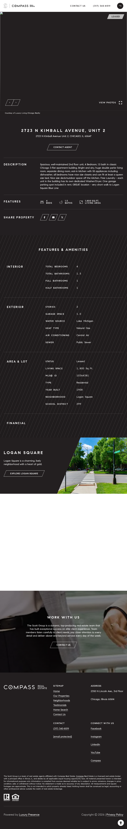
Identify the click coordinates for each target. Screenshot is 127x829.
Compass (96, 760)
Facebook (96, 728)
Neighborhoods (61, 700)
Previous (9, 102)
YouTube (95, 752)
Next (15, 102)
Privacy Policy (114, 814)
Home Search (60, 709)
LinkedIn (95, 744)
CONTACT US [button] (63, 645)
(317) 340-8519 (101, 6)
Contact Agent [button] (62, 147)
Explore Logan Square (24, 473)
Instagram (96, 736)
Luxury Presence (29, 814)
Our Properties (61, 695)
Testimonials (59, 705)
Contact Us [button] (77, 6)
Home (56, 691)
